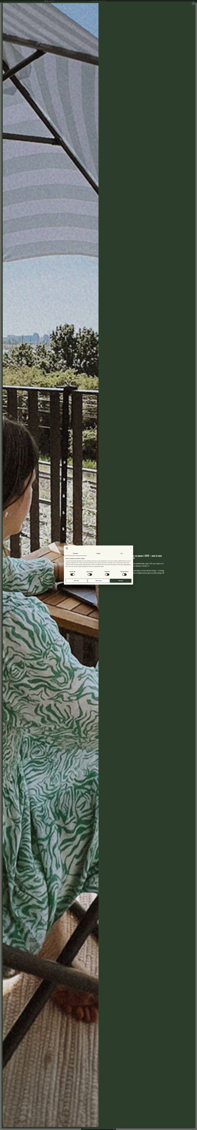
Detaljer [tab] (98, 553)
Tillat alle (120, 580)
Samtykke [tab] (75, 553)
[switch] (90, 574)
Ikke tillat (76, 580)
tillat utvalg (99, 580)
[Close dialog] (193, 3)
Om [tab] (122, 553)
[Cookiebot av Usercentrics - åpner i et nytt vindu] (124, 548)
